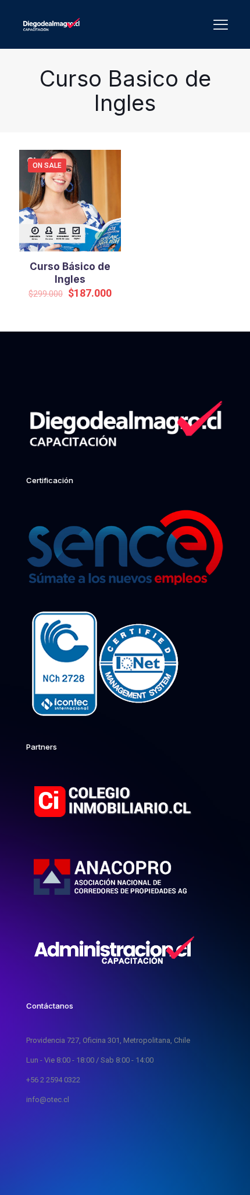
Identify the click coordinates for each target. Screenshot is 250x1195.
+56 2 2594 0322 (53, 1079)
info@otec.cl (47, 1099)
